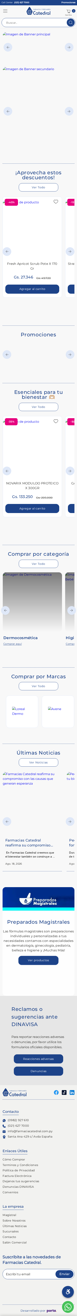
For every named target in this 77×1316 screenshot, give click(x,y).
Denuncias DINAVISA (18, 1187)
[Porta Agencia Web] (51, 1311)
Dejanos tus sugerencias (21, 1181)
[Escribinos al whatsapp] (68, 1307)
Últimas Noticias (15, 1226)
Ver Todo (38, 187)
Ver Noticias (38, 762)
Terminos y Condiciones (20, 1165)
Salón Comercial (15, 1242)
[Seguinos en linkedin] (72, 1092)
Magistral (9, 1215)
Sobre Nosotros (14, 1220)
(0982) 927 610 (18, 1120)
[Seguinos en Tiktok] (64, 1092)
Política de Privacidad (19, 1170)
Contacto (9, 1237)
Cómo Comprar (14, 1159)
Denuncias (39, 1071)
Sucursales (11, 1231)
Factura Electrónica (17, 1176)
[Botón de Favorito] (56, 201)
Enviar (64, 1274)
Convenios (10, 1192)
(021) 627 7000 (18, 1125)
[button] (5, 11)
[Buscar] (71, 22)
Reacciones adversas (38, 1059)
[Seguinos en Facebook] (56, 1092)
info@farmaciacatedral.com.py (30, 1131)
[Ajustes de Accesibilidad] (68, 1292)
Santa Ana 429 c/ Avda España (30, 1136)
